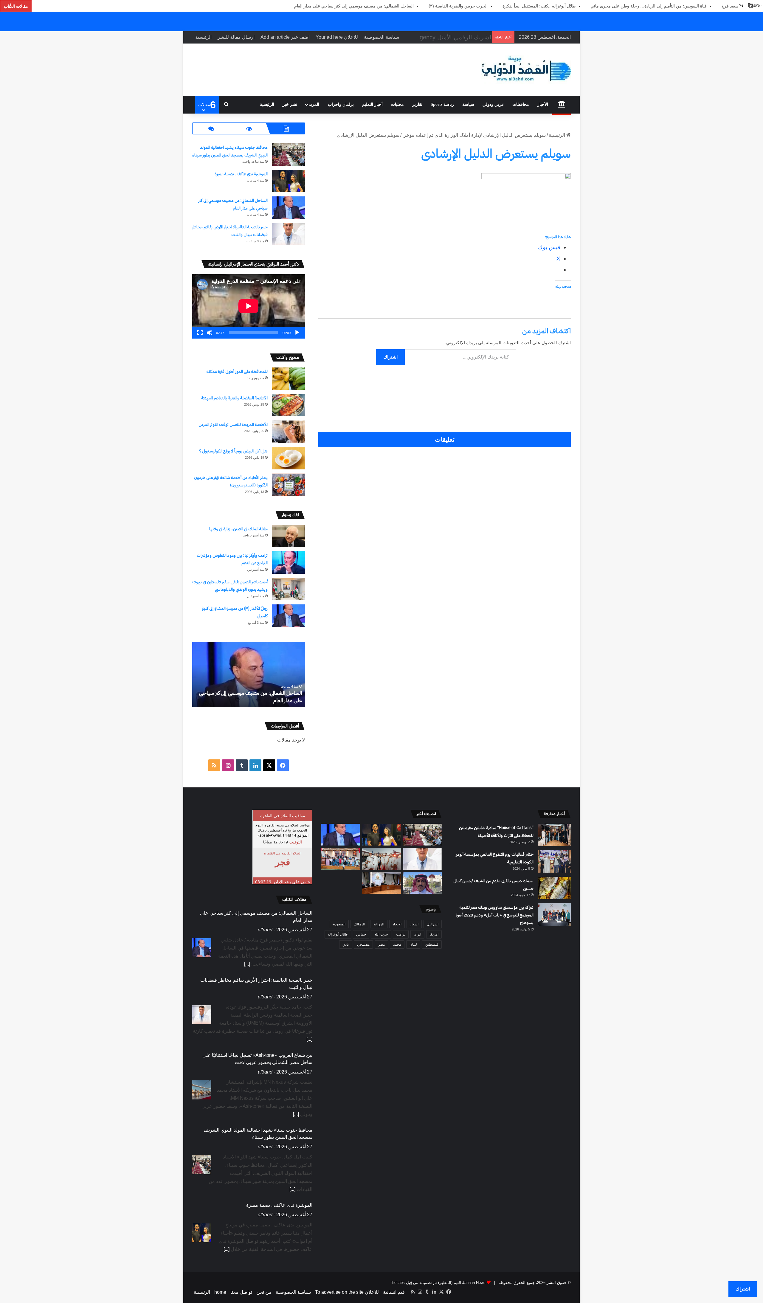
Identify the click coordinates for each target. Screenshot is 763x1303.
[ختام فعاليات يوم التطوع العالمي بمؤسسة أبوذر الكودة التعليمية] (554, 861)
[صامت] (210, 333)
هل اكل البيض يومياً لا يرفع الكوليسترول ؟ (233, 451)
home (220, 1292)
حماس (361, 934)
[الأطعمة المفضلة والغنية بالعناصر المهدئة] (288, 405)
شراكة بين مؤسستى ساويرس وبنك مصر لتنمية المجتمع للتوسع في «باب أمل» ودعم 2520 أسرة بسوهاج (495, 915)
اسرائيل (432, 924)
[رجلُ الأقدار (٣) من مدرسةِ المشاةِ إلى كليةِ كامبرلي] (288, 615)
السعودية (338, 924)
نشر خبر (290, 104)
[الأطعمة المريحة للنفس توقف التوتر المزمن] (288, 432)
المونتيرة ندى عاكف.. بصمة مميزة (241, 174)
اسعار (414, 924)
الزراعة (378, 924)
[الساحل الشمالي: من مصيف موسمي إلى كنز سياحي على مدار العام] (288, 207)
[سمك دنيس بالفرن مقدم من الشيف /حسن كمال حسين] (554, 888)
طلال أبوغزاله (338, 934)
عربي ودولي (493, 104)
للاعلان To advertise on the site (347, 1292)
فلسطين (431, 944)
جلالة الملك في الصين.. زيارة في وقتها (238, 529)
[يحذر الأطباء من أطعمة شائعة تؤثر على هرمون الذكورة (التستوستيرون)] (288, 485)
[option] (248, 674)
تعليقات (445, 439)
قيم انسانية (394, 1292)
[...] (309, 972)
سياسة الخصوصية (381, 37)
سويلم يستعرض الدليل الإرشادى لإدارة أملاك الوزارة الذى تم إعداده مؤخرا (474, 135)
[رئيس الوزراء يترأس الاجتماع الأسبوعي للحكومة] (381, 883)
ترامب (400, 934)
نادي (345, 944)
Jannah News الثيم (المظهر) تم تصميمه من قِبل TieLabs (438, 1282)
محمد (397, 944)
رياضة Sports (442, 104)
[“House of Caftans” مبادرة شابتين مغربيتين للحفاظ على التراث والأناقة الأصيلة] (554, 835)
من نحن (264, 1292)
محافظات (520, 104)
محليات (397, 104)
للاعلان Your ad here (337, 37)
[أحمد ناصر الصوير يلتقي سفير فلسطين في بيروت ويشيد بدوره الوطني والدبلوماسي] (288, 589)
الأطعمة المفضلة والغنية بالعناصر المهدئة (234, 398)
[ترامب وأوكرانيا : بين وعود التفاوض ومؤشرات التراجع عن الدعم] (288, 562)
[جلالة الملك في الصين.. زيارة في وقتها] (288, 536)
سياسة (468, 104)
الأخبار (542, 104)
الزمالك (359, 924)
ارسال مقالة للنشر (236, 37)
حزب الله (381, 934)
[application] (248, 306)
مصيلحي (363, 944)
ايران (417, 934)
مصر (381, 944)
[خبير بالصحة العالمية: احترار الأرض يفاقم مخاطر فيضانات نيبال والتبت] (288, 234)
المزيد (314, 104)
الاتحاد (397, 924)
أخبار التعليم (372, 104)
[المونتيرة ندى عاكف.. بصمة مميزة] (288, 181)
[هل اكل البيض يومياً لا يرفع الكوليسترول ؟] (288, 458)
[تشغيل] (297, 333)
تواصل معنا (241, 1292)
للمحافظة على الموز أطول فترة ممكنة (237, 371)
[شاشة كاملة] (200, 333)
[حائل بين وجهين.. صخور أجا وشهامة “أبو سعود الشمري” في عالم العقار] (422, 883)
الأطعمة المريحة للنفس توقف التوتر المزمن (233, 424)
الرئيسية (203, 37)
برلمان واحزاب (341, 104)
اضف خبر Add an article (285, 37)
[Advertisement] (444, 387)
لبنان (413, 944)
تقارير (417, 104)
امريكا (433, 934)
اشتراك (390, 356)
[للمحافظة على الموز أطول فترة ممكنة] (288, 378)
